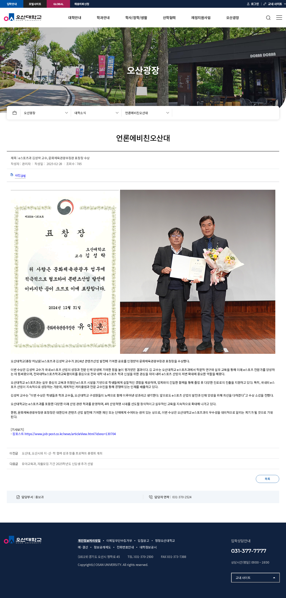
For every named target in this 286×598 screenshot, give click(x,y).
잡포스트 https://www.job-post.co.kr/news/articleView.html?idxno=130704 (64, 433)
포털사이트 (35, 4)
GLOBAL (58, 4)
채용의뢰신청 (81, 4)
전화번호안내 (125, 547)
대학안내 (74, 17)
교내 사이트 (275, 4)
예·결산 (83, 547)
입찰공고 (143, 540)
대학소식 (80, 112)
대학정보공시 (148, 547)
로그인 (255, 4)
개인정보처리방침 (89, 540)
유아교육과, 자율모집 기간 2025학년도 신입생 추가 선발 (57, 463)
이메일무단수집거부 (119, 540)
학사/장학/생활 (136, 17)
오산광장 (232, 17)
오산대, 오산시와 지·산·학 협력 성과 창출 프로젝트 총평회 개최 (62, 453)
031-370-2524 (181, 497)
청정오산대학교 (165, 540)
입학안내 (12, 4)
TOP (271, 141)
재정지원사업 (201, 17)
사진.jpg (20, 175)
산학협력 (169, 17)
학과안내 (103, 17)
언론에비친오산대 (136, 112)
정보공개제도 (102, 547)
